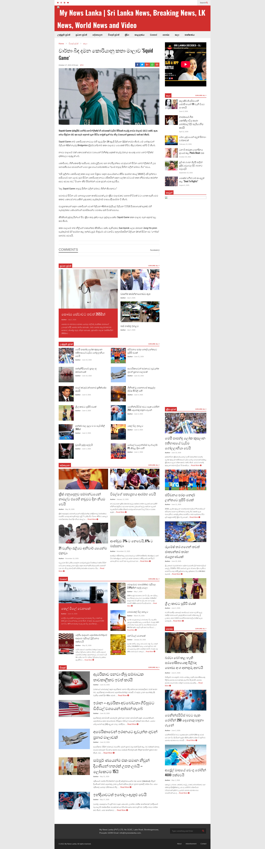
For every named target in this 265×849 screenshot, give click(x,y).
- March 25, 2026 (139, 615)
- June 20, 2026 (176, 561)
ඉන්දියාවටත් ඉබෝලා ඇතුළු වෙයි (120, 794)
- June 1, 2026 (86, 449)
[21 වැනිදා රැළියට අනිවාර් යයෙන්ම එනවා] (83, 533)
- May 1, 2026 (137, 591)
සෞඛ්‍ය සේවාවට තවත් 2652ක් (83, 313)
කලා (177, 34)
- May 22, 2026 (86, 645)
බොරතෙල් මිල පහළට (137, 611)
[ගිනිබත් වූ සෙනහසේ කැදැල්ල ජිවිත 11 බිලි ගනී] (118, 393)
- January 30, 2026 (139, 639)
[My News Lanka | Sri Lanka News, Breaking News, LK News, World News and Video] (133, 18)
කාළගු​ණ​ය (140, 34)
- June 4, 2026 (86, 410)
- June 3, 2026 (86, 433)
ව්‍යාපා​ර (63, 579)
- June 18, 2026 (104, 713)
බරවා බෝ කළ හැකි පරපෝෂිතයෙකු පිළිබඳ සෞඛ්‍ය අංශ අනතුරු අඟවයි (184, 662)
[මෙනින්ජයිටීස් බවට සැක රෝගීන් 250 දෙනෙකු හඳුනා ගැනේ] (118, 413)
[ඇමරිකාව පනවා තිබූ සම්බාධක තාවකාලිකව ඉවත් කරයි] (74, 683)
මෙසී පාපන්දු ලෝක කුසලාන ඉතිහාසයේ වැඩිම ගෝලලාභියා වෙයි (89, 353)
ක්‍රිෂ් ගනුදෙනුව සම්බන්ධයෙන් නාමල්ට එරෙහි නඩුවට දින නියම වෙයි (82, 498)
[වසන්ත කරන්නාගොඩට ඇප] (139, 279)
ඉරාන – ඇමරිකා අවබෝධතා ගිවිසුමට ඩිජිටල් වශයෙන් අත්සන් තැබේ (123, 705)
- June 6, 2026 (175, 673)
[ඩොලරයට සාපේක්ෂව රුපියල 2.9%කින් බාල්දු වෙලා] (118, 593)
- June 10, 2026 (138, 376)
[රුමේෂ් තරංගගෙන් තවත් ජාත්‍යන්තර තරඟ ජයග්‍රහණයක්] (185, 531)
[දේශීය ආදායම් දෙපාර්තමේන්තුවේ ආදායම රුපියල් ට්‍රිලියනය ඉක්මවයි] (66, 643)
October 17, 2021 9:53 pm (68, 65)
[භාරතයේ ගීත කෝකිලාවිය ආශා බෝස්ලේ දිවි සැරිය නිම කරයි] (171, 120)
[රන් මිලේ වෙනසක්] (118, 644)
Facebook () (154, 250)
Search (203, 3)
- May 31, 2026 (104, 776)
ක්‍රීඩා (127, 34)
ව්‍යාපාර (153, 34)
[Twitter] (142, 65)
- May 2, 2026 (175, 780)
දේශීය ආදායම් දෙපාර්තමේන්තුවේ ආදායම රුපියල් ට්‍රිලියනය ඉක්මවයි (91, 638)
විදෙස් (63, 667)
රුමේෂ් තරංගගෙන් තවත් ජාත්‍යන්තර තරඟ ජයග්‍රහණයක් (182, 551)
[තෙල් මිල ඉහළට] (118, 432)
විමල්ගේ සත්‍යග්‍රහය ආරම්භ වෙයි (133, 493)
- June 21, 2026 (138, 356)
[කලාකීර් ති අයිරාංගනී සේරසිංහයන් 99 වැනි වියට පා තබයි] (171, 104)
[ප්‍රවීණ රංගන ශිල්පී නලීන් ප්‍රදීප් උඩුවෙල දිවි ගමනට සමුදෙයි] (171, 165)
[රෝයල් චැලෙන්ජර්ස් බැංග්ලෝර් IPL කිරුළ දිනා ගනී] (118, 451)
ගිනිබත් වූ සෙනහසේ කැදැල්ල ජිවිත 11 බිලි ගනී (141, 389)
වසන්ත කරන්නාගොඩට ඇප (135, 293)
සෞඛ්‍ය (169, 628)
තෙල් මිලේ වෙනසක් (75, 608)
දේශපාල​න (97, 34)
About (179, 844)
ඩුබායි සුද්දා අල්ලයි (84, 444)
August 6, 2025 (184, 185)
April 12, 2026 (183, 131)
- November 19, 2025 (71, 558)
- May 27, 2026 (104, 799)
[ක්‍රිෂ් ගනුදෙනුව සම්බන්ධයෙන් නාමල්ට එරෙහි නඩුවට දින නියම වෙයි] (83, 479)
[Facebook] (137, 65)
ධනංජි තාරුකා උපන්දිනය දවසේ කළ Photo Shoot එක (191, 151)
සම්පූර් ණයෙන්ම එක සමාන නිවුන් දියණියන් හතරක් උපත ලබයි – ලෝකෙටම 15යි (121, 765)
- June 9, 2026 (86, 395)
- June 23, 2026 (86, 360)
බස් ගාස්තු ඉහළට (129, 326)
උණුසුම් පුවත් (63, 34)
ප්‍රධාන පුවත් (81, 34)
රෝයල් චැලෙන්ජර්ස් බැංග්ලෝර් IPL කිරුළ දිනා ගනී (142, 446)
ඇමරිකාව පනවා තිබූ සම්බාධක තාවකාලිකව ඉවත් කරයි (118, 676)
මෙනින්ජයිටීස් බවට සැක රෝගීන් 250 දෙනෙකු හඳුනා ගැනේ (143, 408)
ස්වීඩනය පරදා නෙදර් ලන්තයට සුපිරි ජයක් (180, 497)
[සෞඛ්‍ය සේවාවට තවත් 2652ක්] (88, 289)
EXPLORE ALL (154, 265)
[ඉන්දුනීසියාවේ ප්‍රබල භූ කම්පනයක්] (66, 374)
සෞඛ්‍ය (166, 34)
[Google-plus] (147, 65)
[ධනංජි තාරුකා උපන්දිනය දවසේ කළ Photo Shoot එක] (171, 153)
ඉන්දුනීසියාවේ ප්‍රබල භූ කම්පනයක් (86, 370)
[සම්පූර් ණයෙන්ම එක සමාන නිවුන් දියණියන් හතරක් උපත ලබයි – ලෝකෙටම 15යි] (74, 766)
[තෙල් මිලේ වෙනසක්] (83, 593)
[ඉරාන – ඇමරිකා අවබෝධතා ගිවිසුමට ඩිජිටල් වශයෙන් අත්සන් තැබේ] (74, 708)
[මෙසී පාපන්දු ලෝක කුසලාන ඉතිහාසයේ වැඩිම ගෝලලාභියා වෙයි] (66, 355)
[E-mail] (157, 65)
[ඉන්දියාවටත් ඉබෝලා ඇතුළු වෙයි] (74, 800)
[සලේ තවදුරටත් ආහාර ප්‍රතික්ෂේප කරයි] (66, 393)
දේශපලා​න (65, 465)
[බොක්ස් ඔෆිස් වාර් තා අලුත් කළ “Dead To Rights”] (171, 181)
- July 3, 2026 (71, 319)
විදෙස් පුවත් (113, 34)
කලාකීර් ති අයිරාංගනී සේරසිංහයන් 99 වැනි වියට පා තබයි (192, 104)
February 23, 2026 (185, 144)
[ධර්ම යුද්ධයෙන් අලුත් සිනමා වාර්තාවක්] (171, 140)
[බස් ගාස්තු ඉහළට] (139, 311)
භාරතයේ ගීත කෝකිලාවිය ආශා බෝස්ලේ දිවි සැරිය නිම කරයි (191, 122)
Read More (75, 333)
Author (64, 319)
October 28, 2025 (185, 157)
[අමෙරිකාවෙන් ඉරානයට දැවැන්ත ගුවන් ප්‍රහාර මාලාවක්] (118, 374)
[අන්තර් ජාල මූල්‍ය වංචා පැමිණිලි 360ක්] (66, 432)
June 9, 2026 (183, 111)
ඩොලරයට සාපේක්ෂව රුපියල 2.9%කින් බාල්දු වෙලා (141, 586)
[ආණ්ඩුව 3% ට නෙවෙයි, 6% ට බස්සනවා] (135, 526)
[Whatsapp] (152, 65)
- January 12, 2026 (122, 499)
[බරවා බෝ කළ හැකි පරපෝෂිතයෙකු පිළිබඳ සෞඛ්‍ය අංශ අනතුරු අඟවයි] (185, 642)
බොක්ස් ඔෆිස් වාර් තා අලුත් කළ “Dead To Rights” (191, 179)
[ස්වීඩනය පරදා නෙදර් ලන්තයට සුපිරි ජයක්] (118, 355)
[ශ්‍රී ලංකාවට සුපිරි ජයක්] (66, 413)
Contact (203, 844)
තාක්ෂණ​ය (190, 34)
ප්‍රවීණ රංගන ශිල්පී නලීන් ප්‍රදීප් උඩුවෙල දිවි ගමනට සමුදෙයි (190, 165)
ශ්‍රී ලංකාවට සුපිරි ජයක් (85, 406)
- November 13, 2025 (123, 551)
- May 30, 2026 (69, 509)
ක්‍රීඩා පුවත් (171, 409)
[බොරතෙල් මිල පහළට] (118, 620)
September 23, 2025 (186, 173)
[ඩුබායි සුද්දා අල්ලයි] (66, 451)
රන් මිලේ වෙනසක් (136, 635)
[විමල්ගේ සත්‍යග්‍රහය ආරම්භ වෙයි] (135, 479)
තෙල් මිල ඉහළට (135, 425)
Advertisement (191, 844)
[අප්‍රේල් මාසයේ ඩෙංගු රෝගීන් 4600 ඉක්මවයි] (185, 755)
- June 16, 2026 (86, 376)
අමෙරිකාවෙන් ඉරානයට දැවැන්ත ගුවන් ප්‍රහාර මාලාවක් (143, 370)
